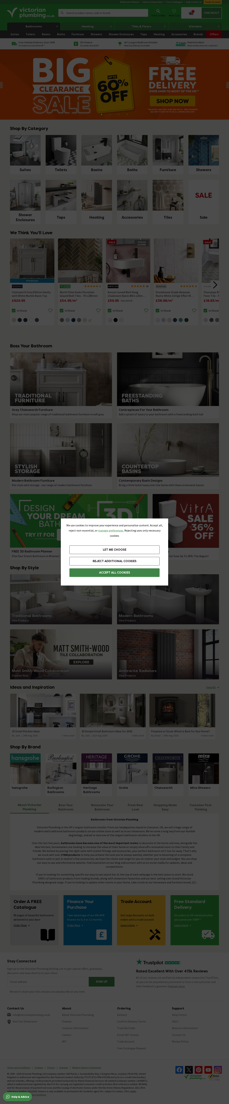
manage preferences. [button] (111, 530)
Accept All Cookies (114, 572)
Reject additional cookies (115, 561)
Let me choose (114, 550)
